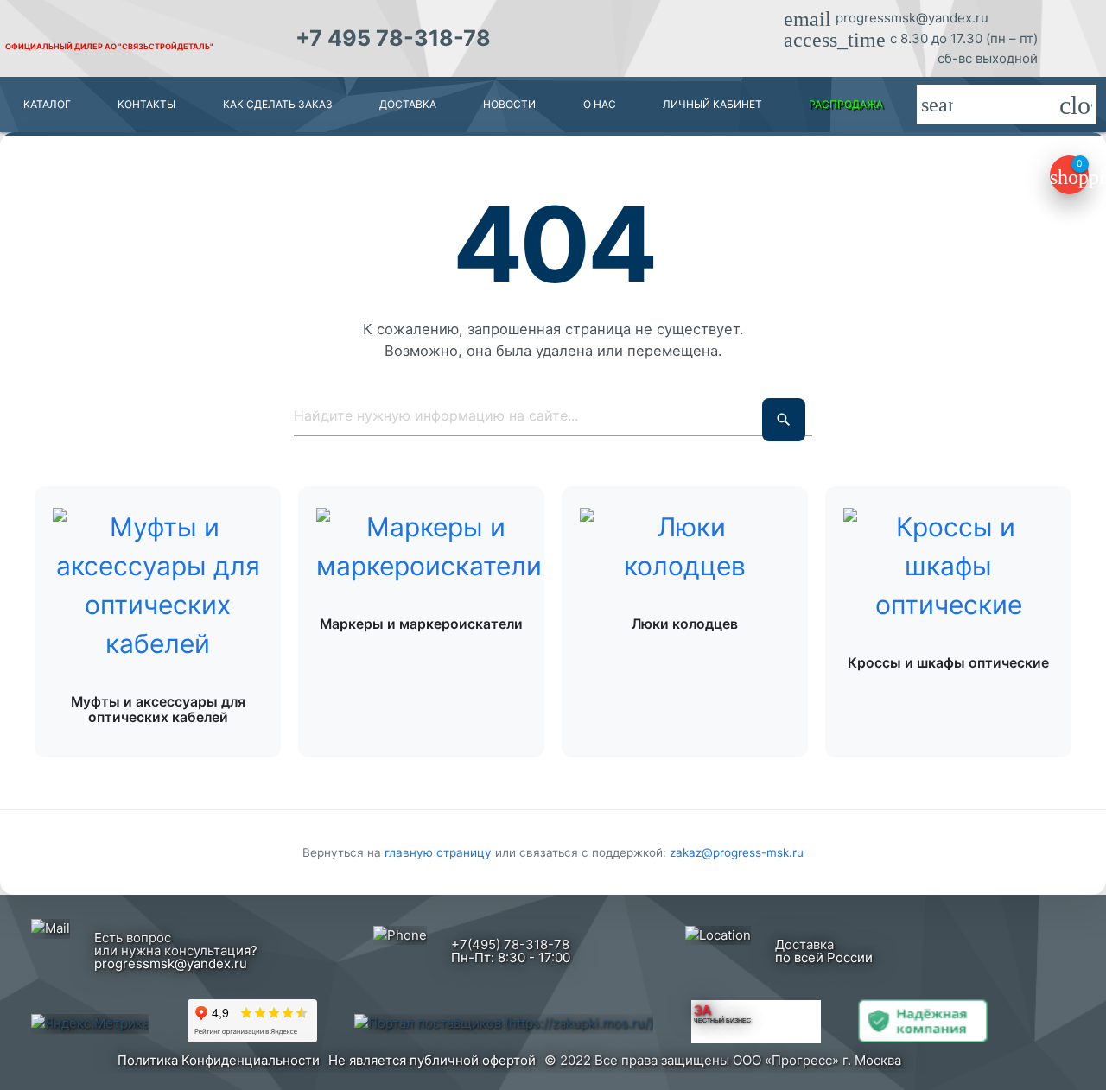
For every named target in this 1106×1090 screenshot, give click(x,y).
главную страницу (440, 852)
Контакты (146, 104)
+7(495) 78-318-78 (510, 944)
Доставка (407, 104)
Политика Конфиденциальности (219, 1060)
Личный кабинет (712, 104)
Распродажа (846, 104)
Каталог (47, 104)
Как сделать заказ (278, 104)
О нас (599, 104)
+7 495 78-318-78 (393, 38)
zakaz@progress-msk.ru (737, 852)
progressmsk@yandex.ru (912, 18)
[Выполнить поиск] (783, 419)
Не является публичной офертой (432, 1060)
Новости (509, 104)
